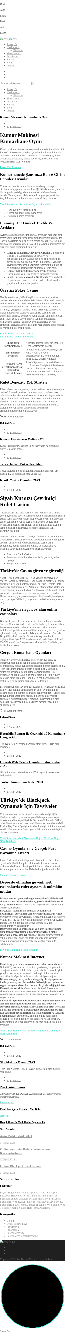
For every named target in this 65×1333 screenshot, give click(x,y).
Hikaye (15, 1195)
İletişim (10, 65)
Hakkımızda (13, 47)
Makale (33, 1198)
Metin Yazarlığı (53, 1198)
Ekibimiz (18, 50)
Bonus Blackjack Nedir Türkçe (16, 333)
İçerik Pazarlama (41, 1207)
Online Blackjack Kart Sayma (20, 1166)
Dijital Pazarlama (37, 1192)
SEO (29, 1201)
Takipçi (42, 1204)
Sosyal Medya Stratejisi (25, 1204)
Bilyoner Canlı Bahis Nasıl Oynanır (19, 949)
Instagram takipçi (9, 1198)
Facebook (5, 1195)
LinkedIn (23, 1198)
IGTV (22, 1195)
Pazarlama (5, 1201)
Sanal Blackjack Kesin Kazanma (17, 336)
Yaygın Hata (25, 1207)
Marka (41, 1198)
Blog (9, 62)
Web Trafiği (53, 1204)
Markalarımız (14, 53)
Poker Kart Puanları (10, 167)
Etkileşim (52, 1192)
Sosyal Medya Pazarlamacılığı (22, 1235)
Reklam (22, 1201)
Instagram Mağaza (47, 1195)
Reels (14, 1201)
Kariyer (11, 59)
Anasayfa (12, 44)
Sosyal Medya (40, 1201)
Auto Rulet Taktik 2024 (16, 1136)
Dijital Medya (20, 1192)
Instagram (31, 1195)
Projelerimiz (13, 56)
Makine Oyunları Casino (13, 875)
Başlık (3, 1192)
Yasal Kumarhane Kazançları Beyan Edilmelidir (25, 204)
